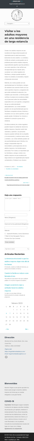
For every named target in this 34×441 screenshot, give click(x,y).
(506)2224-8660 (16, 1)
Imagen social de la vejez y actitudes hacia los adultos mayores (14, 288)
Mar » (26, 329)
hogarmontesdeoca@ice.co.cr (17, 3)
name (10, 217)
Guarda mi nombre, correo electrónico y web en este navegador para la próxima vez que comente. (17, 236)
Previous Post (9, 175)
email (16, 224)
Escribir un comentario (12, 169)
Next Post (26, 182)
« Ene (7, 329)
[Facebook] (17, 6)
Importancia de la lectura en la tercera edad (18, 185)
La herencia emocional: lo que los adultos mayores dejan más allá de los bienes (17, 261)
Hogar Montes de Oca (17, 15)
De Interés (20, 166)
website (7, 230)
